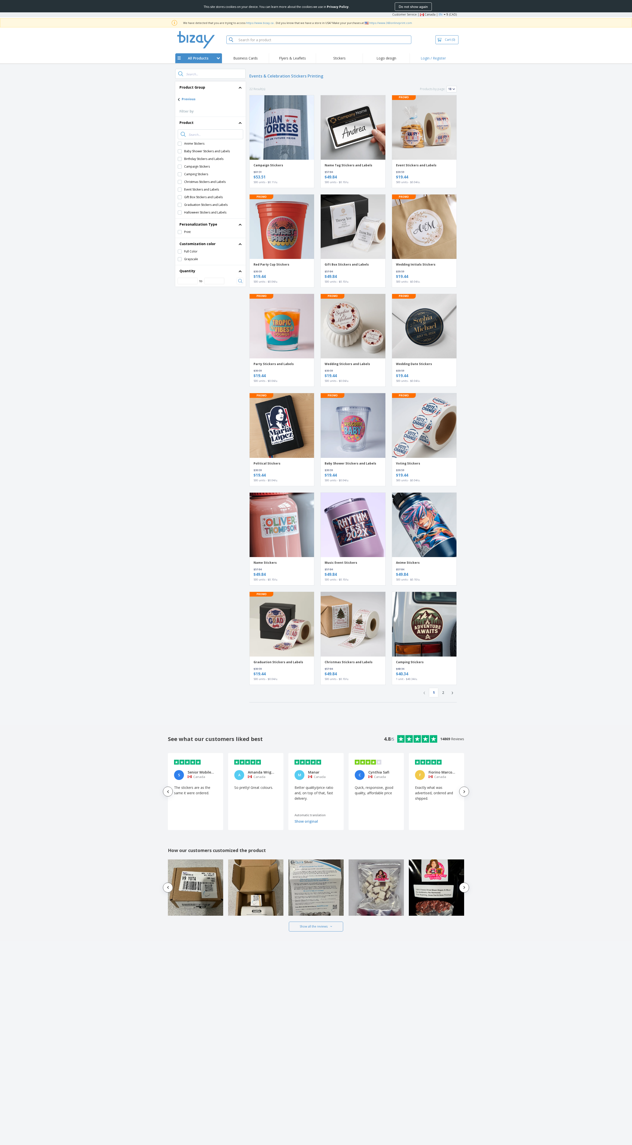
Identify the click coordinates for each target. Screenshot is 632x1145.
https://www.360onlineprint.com (390, 23)
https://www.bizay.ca (260, 23)
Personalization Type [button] (198, 224)
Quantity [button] (187, 271)
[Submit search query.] (180, 73)
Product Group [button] (192, 87)
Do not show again (413, 7)
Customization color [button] (197, 243)
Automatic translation (310, 815)
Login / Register (433, 58)
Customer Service (404, 14)
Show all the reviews (314, 926)
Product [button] (186, 122)
